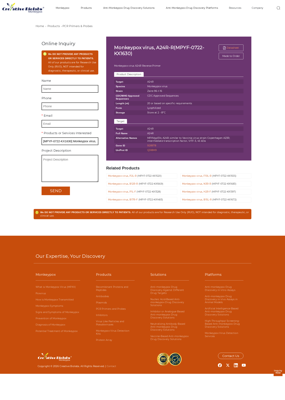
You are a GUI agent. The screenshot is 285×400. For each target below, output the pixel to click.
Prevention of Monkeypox (51, 318)
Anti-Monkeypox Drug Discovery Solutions (129, 7)
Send (56, 190)
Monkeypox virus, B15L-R (209, 199)
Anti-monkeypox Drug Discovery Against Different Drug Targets (167, 289)
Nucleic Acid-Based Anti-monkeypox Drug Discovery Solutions (167, 302)
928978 (151, 145)
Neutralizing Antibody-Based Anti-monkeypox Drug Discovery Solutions (167, 326)
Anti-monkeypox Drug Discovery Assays (220, 288)
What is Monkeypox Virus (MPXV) (56, 286)
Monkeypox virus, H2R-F (209, 191)
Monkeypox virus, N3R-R (209, 183)
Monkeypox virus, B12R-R (135, 183)
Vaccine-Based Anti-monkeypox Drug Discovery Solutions (169, 338)
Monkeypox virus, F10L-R (209, 175)
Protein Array (104, 340)
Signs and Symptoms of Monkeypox (57, 312)
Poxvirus (41, 293)
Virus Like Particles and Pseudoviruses (110, 323)
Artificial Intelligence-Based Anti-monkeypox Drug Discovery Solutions (221, 311)
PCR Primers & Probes (78, 26)
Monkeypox (62, 7)
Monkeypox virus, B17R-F (135, 199)
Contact (111, 366)
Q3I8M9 (152, 150)
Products (86, 7)
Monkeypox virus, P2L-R (135, 175)
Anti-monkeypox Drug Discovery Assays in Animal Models (221, 299)
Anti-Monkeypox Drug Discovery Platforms (192, 7)
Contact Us (230, 356)
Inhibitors (102, 315)
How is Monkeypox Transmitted (55, 299)
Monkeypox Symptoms (49, 305)
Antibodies (102, 296)
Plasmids (101, 302)
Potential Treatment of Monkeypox (57, 331)
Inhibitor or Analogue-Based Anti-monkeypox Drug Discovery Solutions (167, 314)
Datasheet (232, 47)
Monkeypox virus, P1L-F (134, 191)
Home (40, 26)
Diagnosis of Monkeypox (50, 324)
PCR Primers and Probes (111, 308)
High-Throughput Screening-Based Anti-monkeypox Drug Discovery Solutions (222, 323)
